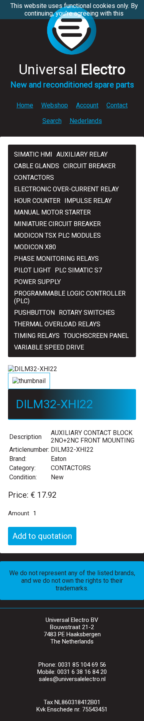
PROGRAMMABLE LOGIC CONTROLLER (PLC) (70, 297)
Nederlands (86, 121)
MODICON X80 (35, 247)
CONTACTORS (34, 177)
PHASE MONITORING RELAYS (56, 258)
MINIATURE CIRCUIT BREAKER (57, 224)
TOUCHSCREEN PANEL (96, 336)
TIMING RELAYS (37, 336)
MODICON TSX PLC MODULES (57, 235)
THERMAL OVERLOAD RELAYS (57, 324)
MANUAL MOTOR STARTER (52, 212)
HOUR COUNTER (37, 201)
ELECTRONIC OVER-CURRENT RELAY (66, 189)
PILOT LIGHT (32, 270)
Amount (18, 513)
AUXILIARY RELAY (82, 154)
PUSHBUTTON (34, 312)
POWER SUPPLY (37, 282)
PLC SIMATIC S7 (78, 270)
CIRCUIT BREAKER (89, 166)
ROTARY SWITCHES (87, 312)
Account (87, 105)
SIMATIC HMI (33, 154)
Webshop (54, 105)
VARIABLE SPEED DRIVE (49, 347)
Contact (117, 105)
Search (52, 121)
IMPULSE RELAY (88, 201)
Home (24, 105)
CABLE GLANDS (36, 166)
